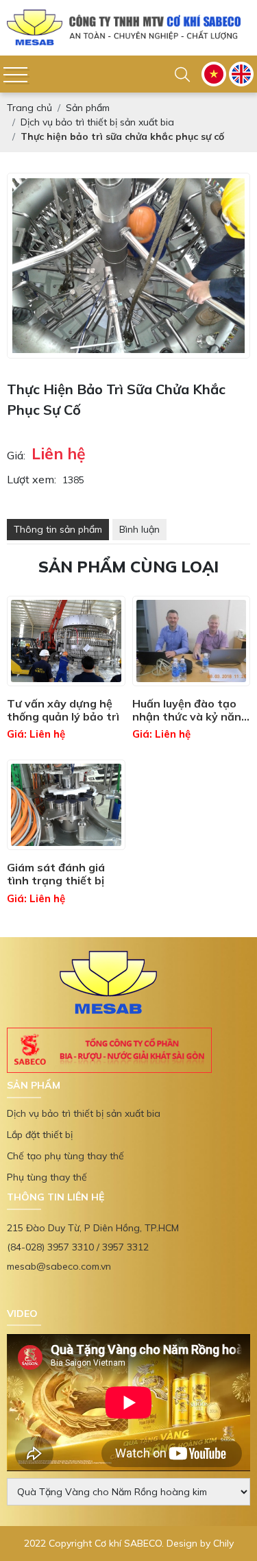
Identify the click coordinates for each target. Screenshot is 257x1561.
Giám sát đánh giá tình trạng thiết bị (56, 888)
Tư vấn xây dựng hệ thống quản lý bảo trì (63, 724)
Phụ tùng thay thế (47, 1191)
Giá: (16, 469)
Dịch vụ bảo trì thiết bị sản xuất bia (83, 1127)
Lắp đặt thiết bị (40, 1148)
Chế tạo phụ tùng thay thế (65, 1169)
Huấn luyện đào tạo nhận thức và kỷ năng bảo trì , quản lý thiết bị (190, 724)
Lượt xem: (31, 493)
